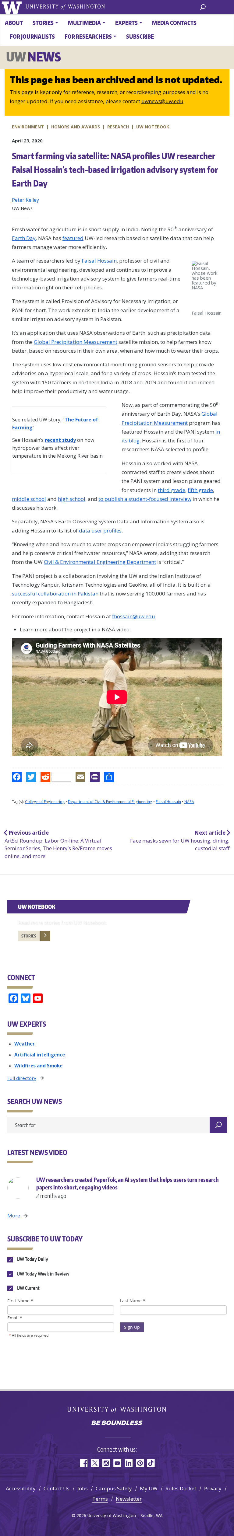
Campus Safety (114, 1488)
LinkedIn (128, 1463)
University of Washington (13, 7)
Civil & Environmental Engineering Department (100, 561)
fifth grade (200, 490)
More (13, 1215)
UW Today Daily (32, 1259)
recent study (60, 440)
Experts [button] (126, 22)
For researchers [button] (88, 36)
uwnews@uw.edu (162, 101)
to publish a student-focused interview (144, 498)
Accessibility (21, 1488)
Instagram (106, 1463)
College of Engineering (45, 801)
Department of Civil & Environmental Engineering (110, 801)
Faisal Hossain (99, 260)
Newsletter (129, 1498)
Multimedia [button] (84, 22)
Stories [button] (43, 22)
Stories (28, 936)
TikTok (151, 1463)
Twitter (94, 1463)
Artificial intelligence (39, 1055)
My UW (149, 1488)
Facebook (83, 1463)
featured (72, 238)
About (14, 22)
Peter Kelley (25, 200)
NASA (189, 801)
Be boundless (117, 1423)
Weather (24, 1044)
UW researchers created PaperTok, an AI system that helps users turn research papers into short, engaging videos (127, 1187)
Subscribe (140, 36)
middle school (29, 498)
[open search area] (203, 6)
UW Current (28, 1288)
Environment (28, 127)
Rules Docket (180, 1488)
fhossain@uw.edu (133, 616)
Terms (100, 1498)
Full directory (21, 1078)
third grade (171, 490)
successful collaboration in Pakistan (55, 593)
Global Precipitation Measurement (75, 341)
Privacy (213, 1488)
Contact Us (56, 1488)
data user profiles (100, 530)
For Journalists (32, 36)
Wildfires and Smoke (38, 1066)
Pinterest (140, 1463)
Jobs (82, 1488)
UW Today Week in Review (42, 1274)
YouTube (117, 1463)
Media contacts (174, 22)
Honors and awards (75, 127)
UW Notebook (152, 127)
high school (71, 498)
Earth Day (24, 238)
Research (118, 127)
